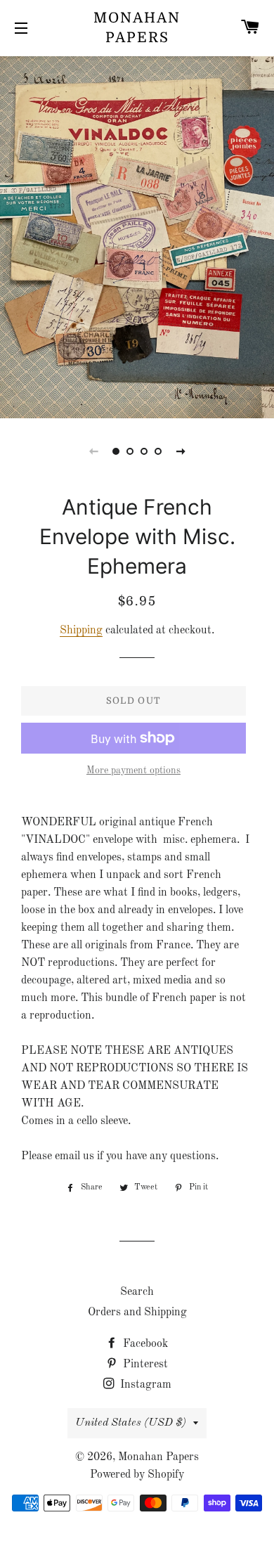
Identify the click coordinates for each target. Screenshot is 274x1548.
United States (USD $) (130, 1422)
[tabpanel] (137, 235)
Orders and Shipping (137, 1312)
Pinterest (144, 1364)
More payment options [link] (133, 770)
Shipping (81, 630)
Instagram (144, 1385)
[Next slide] (180, 451)
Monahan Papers (137, 28)
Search (137, 1292)
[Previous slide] (93, 451)
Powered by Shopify (137, 1475)
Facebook (144, 1344)
